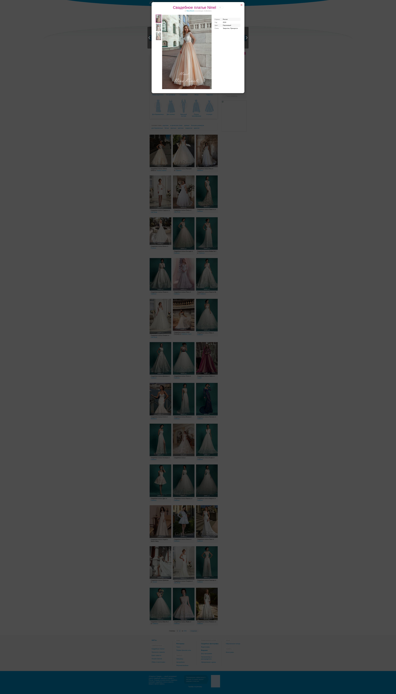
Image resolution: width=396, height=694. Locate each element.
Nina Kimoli (190, 11)
